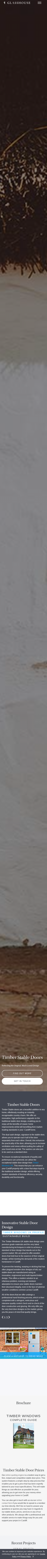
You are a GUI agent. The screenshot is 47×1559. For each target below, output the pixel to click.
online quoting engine (14, 1475)
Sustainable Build (16, 1236)
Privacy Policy (25, 1556)
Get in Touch (22, 1081)
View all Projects (23, 1548)
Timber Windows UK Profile (23, 1232)
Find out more (22, 1073)
